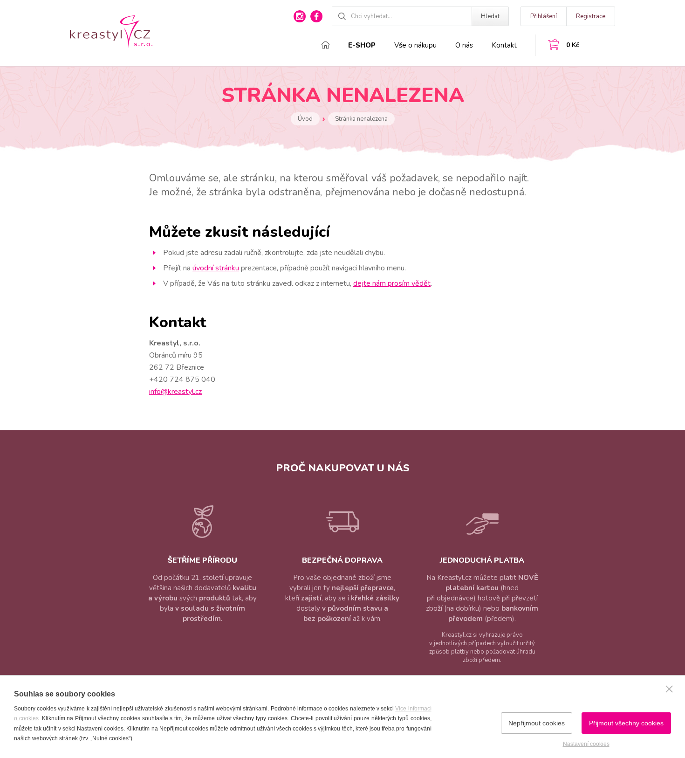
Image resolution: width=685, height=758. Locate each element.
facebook (316, 16)
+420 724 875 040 (182, 379)
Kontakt (504, 45)
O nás (464, 45)
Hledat (490, 16)
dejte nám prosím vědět (392, 283)
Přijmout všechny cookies (626, 723)
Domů (325, 44)
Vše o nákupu (415, 45)
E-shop (362, 45)
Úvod (305, 119)
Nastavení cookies (586, 744)
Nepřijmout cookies (536, 723)
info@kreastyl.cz (175, 391)
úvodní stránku (215, 268)
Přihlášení (543, 16)
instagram (300, 16)
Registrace (590, 16)
